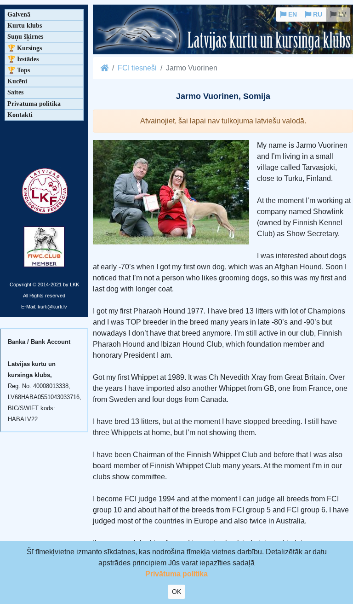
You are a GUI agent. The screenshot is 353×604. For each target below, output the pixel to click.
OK (176, 591)
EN (291, 14)
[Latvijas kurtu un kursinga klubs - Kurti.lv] (223, 30)
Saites (15, 92)
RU (316, 14)
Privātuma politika (34, 103)
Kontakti (20, 114)
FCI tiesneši (137, 68)
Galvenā (18, 14)
